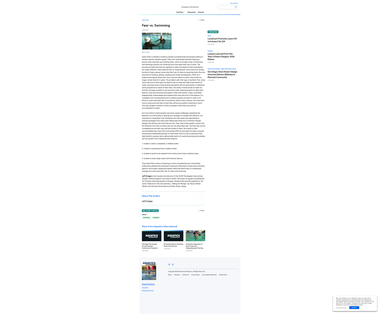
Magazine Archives (148, 290)
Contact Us (185, 275)
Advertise (177, 275)
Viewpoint (156, 217)
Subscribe (145, 287)
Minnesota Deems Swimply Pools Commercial (173, 245)
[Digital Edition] (149, 279)
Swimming (146, 217)
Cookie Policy (223, 275)
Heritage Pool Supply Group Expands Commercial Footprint (150, 246)
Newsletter (234, 3)
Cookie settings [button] (341, 307)
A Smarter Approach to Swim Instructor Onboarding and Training (194, 246)
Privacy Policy (195, 275)
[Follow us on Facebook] (169, 264)
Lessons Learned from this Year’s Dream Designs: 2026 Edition (221, 56)
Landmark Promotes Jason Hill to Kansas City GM (222, 40)
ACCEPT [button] (354, 307)
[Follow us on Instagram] (173, 264)
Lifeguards (191, 12)
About (170, 275)
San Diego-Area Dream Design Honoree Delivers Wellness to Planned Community (222, 74)
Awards (201, 12)
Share (202, 20)
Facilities (179, 12)
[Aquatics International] (190, 7)
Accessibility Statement (209, 275)
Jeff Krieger (147, 201)
